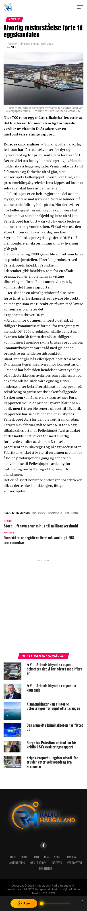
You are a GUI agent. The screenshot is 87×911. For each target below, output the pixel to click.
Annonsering (17, 863)
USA (46, 857)
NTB (13, 47)
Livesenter (45, 868)
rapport (55, 512)
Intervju (57, 863)
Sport (58, 857)
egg (42, 512)
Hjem (13, 857)
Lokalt (25, 857)
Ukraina (72, 857)
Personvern (74, 863)
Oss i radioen (38, 863)
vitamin (72, 512)
